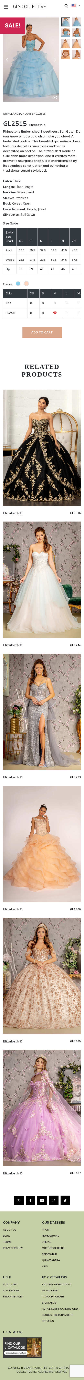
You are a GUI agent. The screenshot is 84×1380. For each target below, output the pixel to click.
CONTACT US (11, 1290)
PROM (45, 1229)
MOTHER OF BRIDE (53, 1247)
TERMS (7, 1241)
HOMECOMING (50, 1235)
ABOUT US (9, 1229)
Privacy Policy (13, 1247)
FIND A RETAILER (13, 1296)
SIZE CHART (10, 1284)
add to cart (42, 332)
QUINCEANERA (51, 1260)
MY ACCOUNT (50, 1290)
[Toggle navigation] (6, 7)
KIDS (45, 1266)
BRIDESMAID (49, 1254)
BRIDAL (46, 1241)
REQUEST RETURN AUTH (57, 1314)
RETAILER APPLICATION (56, 1284)
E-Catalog (49, 1302)
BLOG (6, 1235)
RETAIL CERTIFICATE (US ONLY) (60, 1308)
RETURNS (48, 1320)
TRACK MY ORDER (53, 1296)
